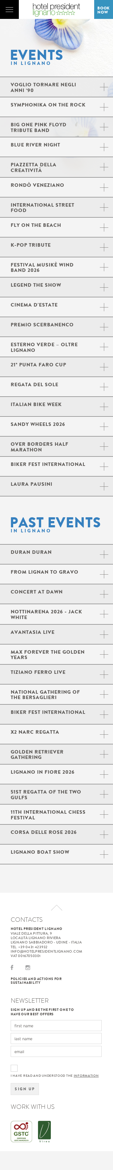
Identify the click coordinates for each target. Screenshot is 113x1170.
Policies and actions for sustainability (36, 981)
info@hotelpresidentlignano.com (47, 951)
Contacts (27, 919)
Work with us (33, 1106)
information (86, 1076)
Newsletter (30, 1000)
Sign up (25, 1089)
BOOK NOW (103, 10)
